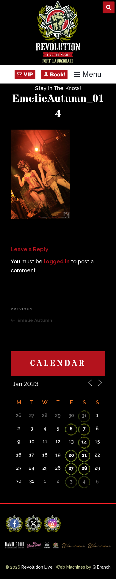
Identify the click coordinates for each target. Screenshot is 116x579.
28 (84, 468)
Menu (91, 74)
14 (84, 442)
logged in (57, 261)
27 (71, 468)
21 (84, 455)
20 (71, 455)
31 (84, 415)
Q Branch (102, 567)
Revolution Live (37, 567)
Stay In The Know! (58, 88)
